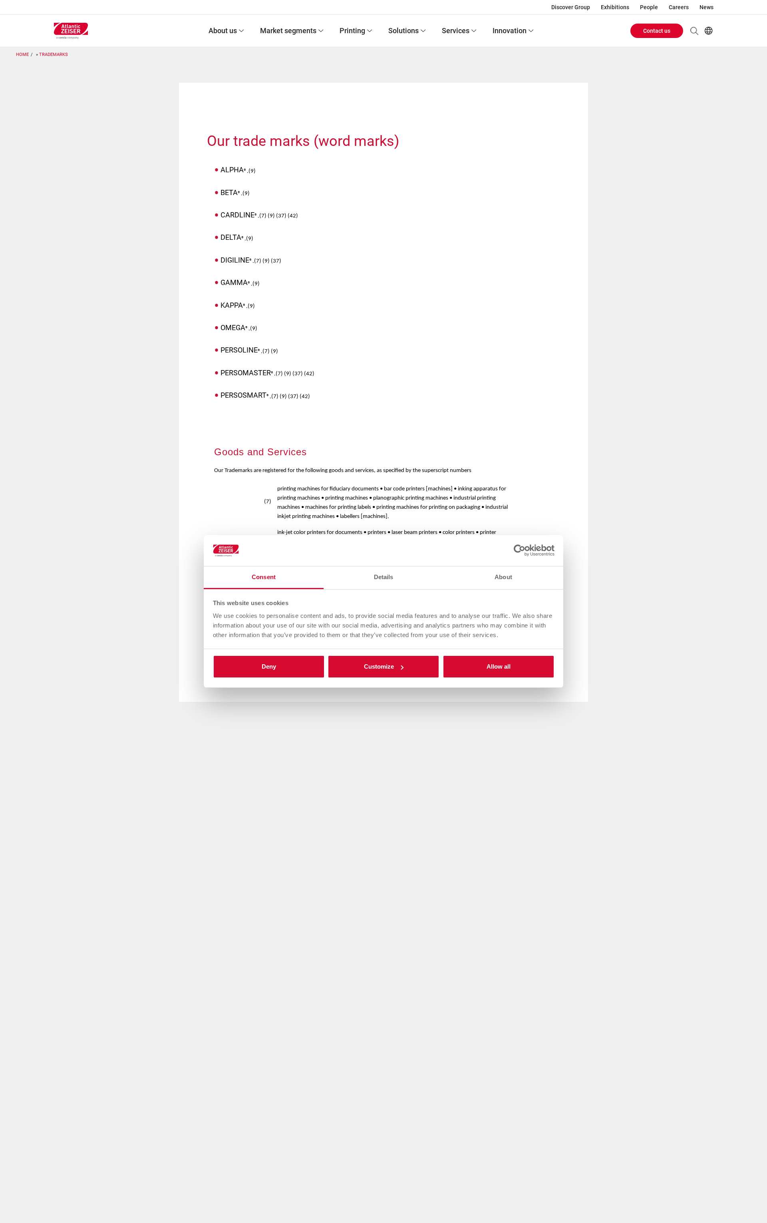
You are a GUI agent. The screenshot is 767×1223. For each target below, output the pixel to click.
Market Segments (288, 30)
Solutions (403, 30)
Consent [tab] (264, 577)
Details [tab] (383, 577)
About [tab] (503, 577)
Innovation (510, 30)
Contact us (656, 31)
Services (455, 30)
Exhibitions (615, 7)
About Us (223, 30)
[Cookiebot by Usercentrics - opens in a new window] (519, 551)
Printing (352, 30)
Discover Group (570, 7)
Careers (679, 7)
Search (694, 31)
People (649, 7)
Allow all (499, 666)
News (706, 7)
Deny (269, 666)
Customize (379, 666)
